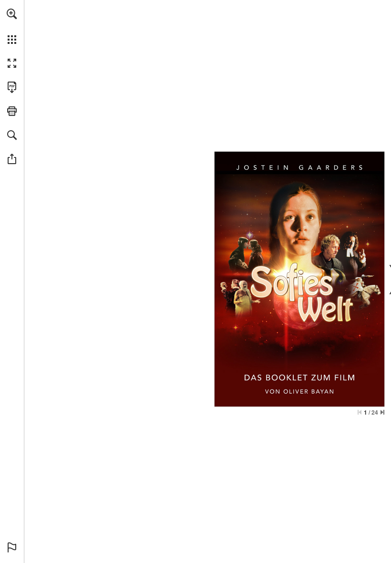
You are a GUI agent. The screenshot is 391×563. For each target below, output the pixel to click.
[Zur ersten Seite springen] (359, 412)
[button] (12, 14)
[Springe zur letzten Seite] (382, 412)
